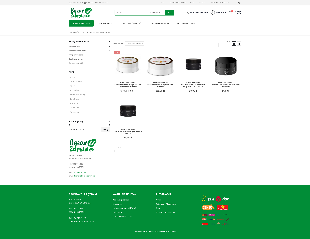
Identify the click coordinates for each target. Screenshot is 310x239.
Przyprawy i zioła (186, 23)
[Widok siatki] (234, 43)
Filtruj (105, 130)
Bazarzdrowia (75, 46)
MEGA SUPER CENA (81, 23)
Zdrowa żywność (132, 23)
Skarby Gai (74, 107)
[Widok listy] (239, 43)
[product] (160, 65)
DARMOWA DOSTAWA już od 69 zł (98, 3)
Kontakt (202, 3)
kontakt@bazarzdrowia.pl (84, 176)
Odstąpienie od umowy (122, 216)
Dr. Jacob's (74, 90)
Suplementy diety (107, 23)
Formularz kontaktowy (165, 212)
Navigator (74, 103)
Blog (192, 3)
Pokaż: (227, 41)
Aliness (72, 77)
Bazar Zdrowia (76, 81)
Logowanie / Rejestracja (219, 3)
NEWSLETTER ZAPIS (77, 3)
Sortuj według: (118, 43)
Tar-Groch (74, 112)
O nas (163, 3)
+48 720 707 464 (80, 173)
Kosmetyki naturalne (159, 23)
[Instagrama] (239, 2)
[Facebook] (235, 2)
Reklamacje (117, 212)
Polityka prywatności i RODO (124, 208)
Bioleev (72, 86)
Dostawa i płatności (178, 3)
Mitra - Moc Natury (77, 94)
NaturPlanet (74, 99)
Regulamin (117, 204)
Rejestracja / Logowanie (166, 204)
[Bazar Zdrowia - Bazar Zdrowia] (81, 12)
